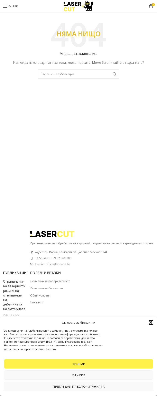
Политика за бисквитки (46, 288)
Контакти (37, 302)
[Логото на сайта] (78, 6)
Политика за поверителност (50, 281)
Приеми (78, 364)
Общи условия (40, 295)
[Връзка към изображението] (52, 234)
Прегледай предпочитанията (78, 386)
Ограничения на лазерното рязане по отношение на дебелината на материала (14, 295)
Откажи (78, 375)
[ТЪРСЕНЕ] (114, 74)
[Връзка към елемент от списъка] (92, 258)
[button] (151, 322)
